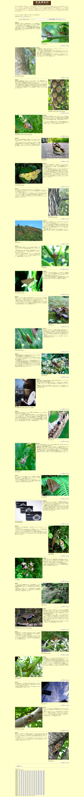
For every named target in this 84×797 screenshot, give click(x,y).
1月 (19, 770)
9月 (36, 770)
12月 (22, 769)
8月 (34, 770)
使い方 (64, 19)
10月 (38, 770)
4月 (25, 770)
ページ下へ (67, 45)
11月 (19, 769)
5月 (27, 770)
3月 (23, 770)
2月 (21, 770)
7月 (32, 770)
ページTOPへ (63, 45)
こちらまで (25, 16)
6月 (30, 770)
